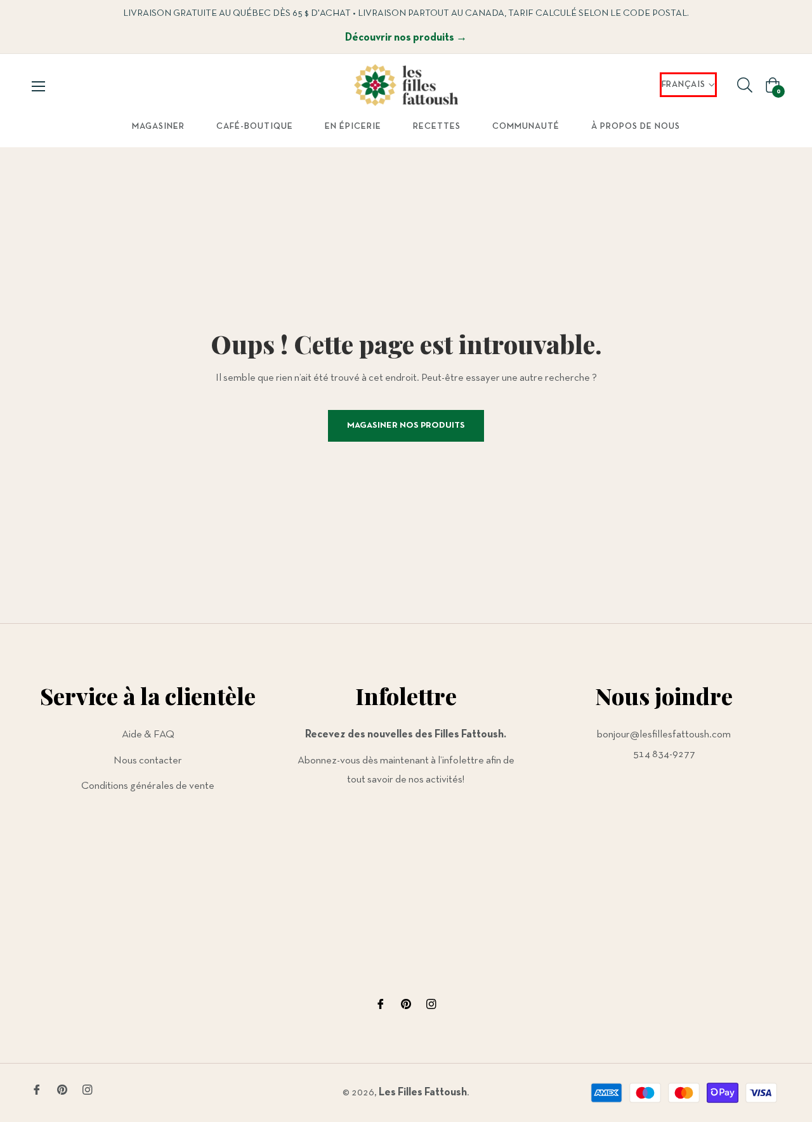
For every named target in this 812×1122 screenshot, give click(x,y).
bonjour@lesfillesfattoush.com (664, 734)
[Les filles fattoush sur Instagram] (431, 1003)
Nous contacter (148, 760)
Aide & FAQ (148, 734)
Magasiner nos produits (406, 425)
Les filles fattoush (423, 1092)
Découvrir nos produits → (406, 38)
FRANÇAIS (683, 85)
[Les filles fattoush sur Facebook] (381, 1003)
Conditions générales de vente (147, 786)
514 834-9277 (664, 754)
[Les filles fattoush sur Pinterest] (406, 1003)
